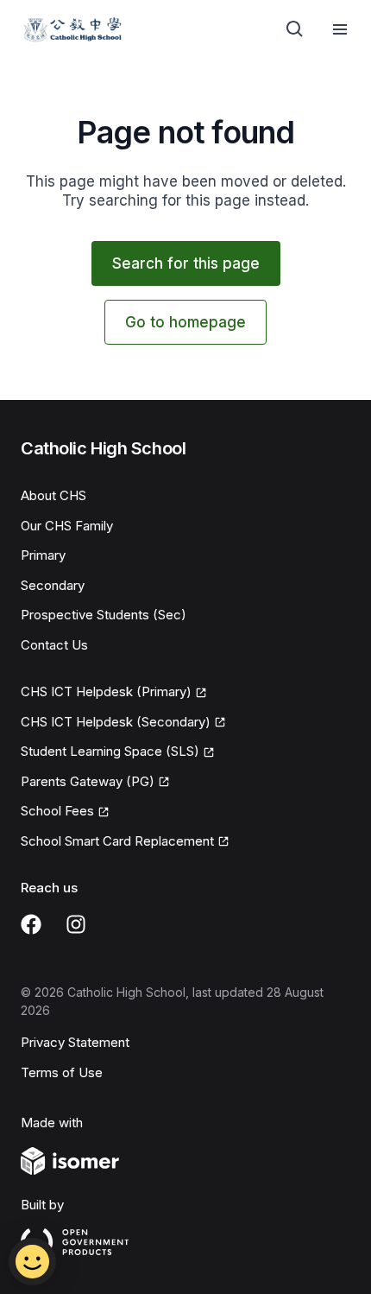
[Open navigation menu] (340, 29)
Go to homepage (185, 322)
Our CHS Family (67, 525)
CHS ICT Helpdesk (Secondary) (116, 723)
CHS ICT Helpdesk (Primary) (106, 692)
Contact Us (54, 645)
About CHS (53, 495)
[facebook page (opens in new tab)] (31, 924)
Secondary (53, 585)
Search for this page (186, 263)
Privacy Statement (75, 1042)
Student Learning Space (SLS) (110, 752)
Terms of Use (62, 1072)
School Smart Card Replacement (117, 842)
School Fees (65, 811)
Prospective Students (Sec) (103, 614)
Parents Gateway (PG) (87, 782)
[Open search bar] (295, 29)
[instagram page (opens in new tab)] (76, 924)
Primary (43, 555)
